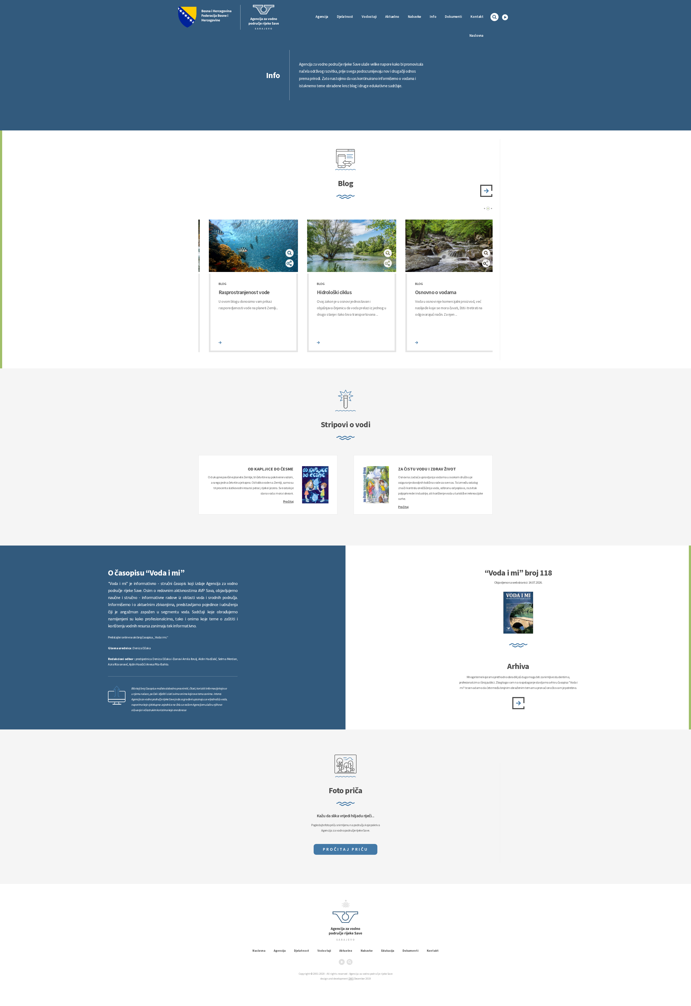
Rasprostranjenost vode (233, 292)
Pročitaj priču (345, 849)
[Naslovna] (263, 17)
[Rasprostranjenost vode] (209, 342)
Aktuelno (392, 16)
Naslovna (476, 35)
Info (433, 16)
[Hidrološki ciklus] (307, 342)
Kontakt (476, 16)
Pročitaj (288, 501)
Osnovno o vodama (425, 292)
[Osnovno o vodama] (406, 342)
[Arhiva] (518, 703)
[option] (247, 286)
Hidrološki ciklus (323, 292)
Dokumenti (453, 16)
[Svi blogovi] (486, 191)
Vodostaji (324, 951)
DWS (351, 978)
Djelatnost (301, 951)
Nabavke (414, 16)
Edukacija (387, 951)
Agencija (322, 16)
